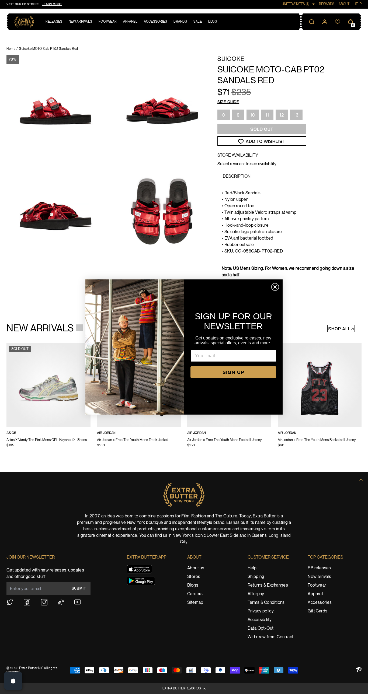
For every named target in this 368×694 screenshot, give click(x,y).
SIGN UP (233, 372)
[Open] (13, 681)
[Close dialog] (275, 287)
